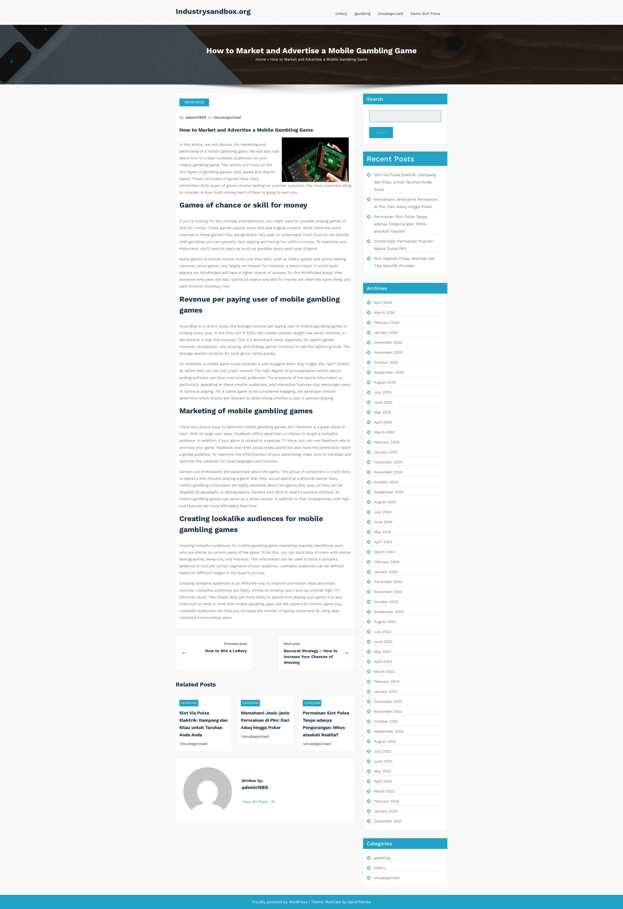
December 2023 (388, 582)
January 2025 (386, 452)
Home (261, 59)
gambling (362, 13)
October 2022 (386, 721)
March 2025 (384, 432)
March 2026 (384, 312)
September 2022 (389, 731)
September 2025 (389, 372)
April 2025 (383, 422)
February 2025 (386, 442)
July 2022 (382, 751)
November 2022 (388, 711)
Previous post (235, 644)
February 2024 (386, 562)
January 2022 (386, 811)
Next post (292, 644)
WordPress (298, 902)
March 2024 (384, 552)
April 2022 (383, 781)
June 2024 (383, 522)
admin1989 (195, 117)
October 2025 (386, 362)
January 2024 (386, 572)
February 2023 (386, 681)
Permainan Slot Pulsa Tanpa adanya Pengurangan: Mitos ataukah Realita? (400, 224)
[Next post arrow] (346, 652)
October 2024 (386, 482)
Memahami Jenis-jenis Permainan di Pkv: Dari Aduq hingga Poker (265, 720)
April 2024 (383, 542)
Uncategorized (390, 13)
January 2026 (386, 332)
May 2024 (382, 532)
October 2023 (386, 602)
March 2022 (384, 791)
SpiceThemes (358, 902)
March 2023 (384, 671)
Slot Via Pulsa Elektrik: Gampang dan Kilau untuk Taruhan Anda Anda (405, 182)
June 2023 (383, 641)
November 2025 (388, 352)
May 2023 (382, 651)
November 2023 (388, 592)
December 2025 (388, 342)
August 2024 (385, 502)
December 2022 (388, 701)
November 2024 (388, 472)
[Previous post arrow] (191, 652)
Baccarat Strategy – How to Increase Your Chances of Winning (311, 656)
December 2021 (388, 821)
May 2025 (382, 412)
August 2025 (385, 382)
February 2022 (386, 801)
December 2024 (388, 462)
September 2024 (389, 492)
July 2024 (382, 512)
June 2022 (383, 761)
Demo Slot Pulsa (425, 13)
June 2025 (383, 402)
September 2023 (389, 612)
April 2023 (383, 661)
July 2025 (382, 392)
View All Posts (255, 802)
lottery (341, 13)
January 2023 (386, 691)
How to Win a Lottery (226, 650)
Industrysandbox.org (213, 11)
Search (375, 99)
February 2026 (386, 322)
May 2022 (382, 771)
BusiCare (333, 902)
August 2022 (385, 741)
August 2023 (385, 622)
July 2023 (382, 632)
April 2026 (383, 302)
